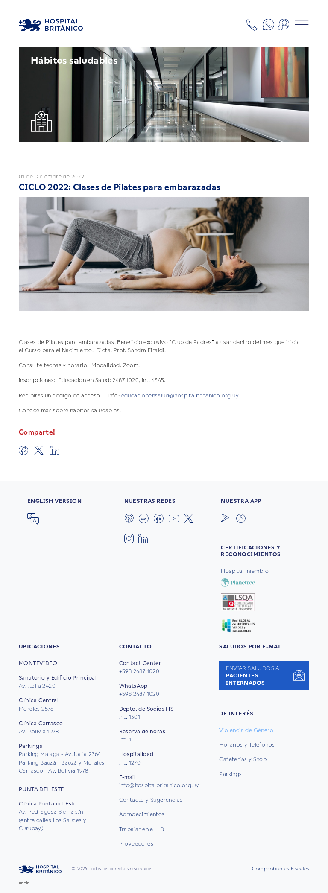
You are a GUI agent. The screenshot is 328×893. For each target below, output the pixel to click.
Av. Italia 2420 (37, 686)
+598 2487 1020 (139, 671)
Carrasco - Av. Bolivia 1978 (53, 771)
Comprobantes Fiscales (280, 869)
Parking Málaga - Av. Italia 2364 (60, 754)
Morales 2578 (36, 709)
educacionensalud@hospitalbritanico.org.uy (180, 395)
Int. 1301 (130, 717)
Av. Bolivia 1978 (39, 731)
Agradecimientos (142, 814)
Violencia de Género (246, 730)
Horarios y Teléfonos (247, 744)
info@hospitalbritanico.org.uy (159, 785)
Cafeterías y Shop (242, 759)
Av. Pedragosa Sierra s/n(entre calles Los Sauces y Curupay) (52, 819)
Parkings (230, 774)
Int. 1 (125, 739)
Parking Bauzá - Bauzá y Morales (61, 762)
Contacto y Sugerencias (151, 800)
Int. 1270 (130, 762)
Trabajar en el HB (141, 829)
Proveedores (136, 843)
